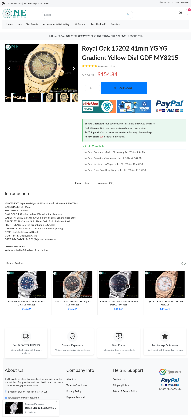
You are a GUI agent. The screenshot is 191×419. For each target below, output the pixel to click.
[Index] (180, 12)
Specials (115, 24)
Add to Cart (126, 88)
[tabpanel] (26, 293)
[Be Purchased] (14, 408)
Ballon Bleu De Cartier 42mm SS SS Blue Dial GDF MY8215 (119, 303)
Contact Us (185, 2)
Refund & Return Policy (125, 391)
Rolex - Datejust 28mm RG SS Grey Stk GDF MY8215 (72, 303)
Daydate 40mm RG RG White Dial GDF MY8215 (165, 303)
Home (9, 24)
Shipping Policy (121, 385)
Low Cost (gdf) (98, 24)
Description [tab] (82, 183)
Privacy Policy (73, 391)
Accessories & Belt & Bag (56, 24)
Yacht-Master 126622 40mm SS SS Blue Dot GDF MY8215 (26, 303)
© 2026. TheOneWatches (170, 389)
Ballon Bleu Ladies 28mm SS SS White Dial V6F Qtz (41, 408)
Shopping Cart (165, 2)
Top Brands (32, 24)
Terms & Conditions (76, 385)
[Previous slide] (182, 263)
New (19, 24)
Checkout (175, 2)
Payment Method (75, 397)
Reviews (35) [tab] (105, 183)
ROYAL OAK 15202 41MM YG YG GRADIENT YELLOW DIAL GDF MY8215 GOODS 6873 (101, 36)
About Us (71, 379)
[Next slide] (185, 263)
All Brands (79, 24)
